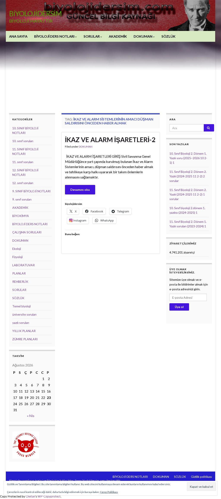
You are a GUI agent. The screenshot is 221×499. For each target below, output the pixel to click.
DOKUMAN (143, 36)
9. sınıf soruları (22, 199)
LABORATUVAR (23, 265)
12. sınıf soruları (22, 183)
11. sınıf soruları (22, 162)
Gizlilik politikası (201, 476)
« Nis (30, 416)
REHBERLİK (20, 281)
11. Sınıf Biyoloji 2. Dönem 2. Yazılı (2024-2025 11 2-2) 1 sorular (188, 194)
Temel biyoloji (21, 306)
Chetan (30, 496)
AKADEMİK (118, 36)
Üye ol (179, 307)
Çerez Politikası (109, 492)
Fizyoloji (17, 257)
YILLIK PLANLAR (24, 331)
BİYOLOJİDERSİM (35, 13)
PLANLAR (19, 273)
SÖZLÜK (168, 36)
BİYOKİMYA (20, 216)
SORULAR (92, 36)
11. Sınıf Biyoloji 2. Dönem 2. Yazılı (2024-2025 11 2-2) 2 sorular (188, 176)
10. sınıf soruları (22, 141)
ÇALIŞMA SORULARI (27, 232)
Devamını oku (80, 189)
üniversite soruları (24, 314)
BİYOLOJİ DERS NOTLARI (54, 36)
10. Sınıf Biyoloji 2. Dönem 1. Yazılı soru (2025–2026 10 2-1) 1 (188, 158)
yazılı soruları (20, 322)
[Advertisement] (110, 74)
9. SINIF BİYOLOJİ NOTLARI (31, 191)
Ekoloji (16, 248)
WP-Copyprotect (49, 496)
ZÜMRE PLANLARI (25, 339)
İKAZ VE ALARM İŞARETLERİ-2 (110, 139)
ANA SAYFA (18, 36)
